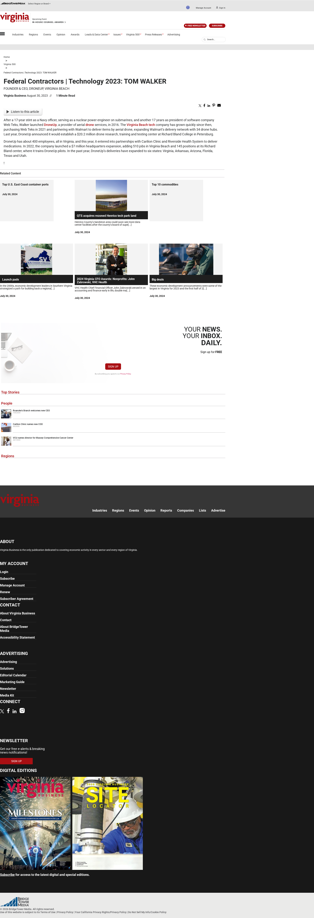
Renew (5, 592)
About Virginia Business (17, 613)
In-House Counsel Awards (48, 22)
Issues (117, 34)
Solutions (7, 668)
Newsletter (8, 689)
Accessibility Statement (17, 637)
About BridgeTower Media (14, 629)
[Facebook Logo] (8, 711)
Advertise (218, 510)
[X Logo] (2, 711)
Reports (166, 510)
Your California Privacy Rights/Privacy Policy (100, 912)
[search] (205, 40)
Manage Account (203, 8)
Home (7, 57)
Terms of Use (47, 912)
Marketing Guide (12, 682)
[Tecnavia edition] (35, 869)
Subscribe (217, 26)
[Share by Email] (219, 106)
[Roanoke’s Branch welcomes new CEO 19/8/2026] (113, 417)
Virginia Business (15, 95)
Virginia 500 (133, 34)
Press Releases (153, 34)
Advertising (173, 34)
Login (4, 572)
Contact (5, 620)
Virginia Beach (137, 125)
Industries (17, 34)
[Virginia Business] (14, 18)
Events (47, 34)
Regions (33, 34)
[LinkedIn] (15, 711)
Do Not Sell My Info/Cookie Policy (147, 912)
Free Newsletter (196, 26)
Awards (75, 34)
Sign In (222, 8)
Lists (202, 510)
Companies (185, 510)
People (6, 403)
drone (90, 125)
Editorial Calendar (13, 675)
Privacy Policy (125, 374)
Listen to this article (25, 112)
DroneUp (50, 125)
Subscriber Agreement (16, 599)
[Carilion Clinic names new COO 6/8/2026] (113, 431)
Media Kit (7, 695)
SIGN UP (113, 366)
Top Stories (10, 392)
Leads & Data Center (96, 34)
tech (152, 125)
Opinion (61, 34)
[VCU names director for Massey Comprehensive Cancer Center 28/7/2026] (113, 445)
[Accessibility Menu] (188, 7)
